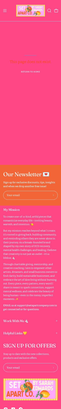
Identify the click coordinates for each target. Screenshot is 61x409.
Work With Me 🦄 (16, 321)
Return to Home (30, 72)
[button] (49, 10)
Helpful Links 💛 (15, 333)
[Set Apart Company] (30, 10)
